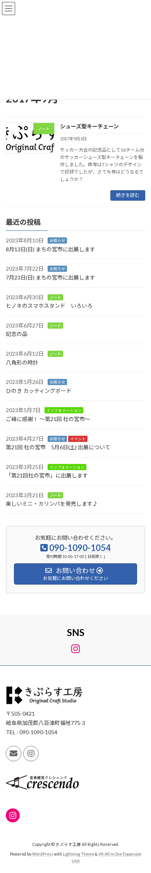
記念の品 (16, 334)
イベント (78, 438)
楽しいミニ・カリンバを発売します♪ (52, 503)
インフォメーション (63, 410)
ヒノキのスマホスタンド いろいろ (49, 305)
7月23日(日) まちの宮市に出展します (50, 277)
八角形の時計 (22, 362)
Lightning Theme (78, 854)
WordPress (42, 854)
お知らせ (57, 240)
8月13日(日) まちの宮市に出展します (50, 249)
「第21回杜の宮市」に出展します (47, 475)
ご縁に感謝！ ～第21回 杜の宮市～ (48, 418)
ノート (55, 297)
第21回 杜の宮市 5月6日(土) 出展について (58, 447)
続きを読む (127, 195)
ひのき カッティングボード (39, 390)
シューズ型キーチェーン (89, 126)
